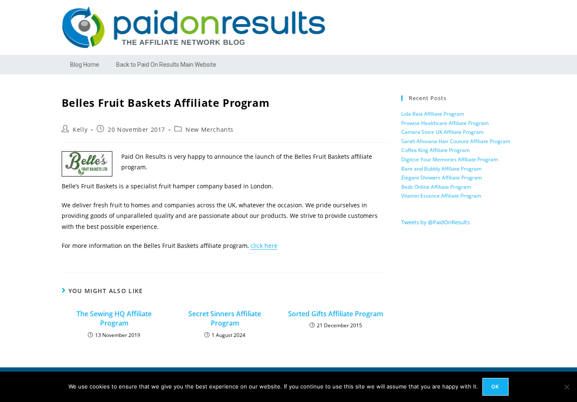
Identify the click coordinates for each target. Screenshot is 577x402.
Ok (495, 386)
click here (264, 246)
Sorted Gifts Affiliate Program (335, 313)
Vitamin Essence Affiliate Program (441, 195)
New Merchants (209, 129)
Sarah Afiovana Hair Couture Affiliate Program (455, 141)
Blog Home (84, 64)
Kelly (80, 129)
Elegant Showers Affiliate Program (441, 177)
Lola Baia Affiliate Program (432, 113)
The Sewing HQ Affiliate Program (114, 318)
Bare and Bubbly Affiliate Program (441, 168)
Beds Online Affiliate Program (436, 186)
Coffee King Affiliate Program (435, 150)
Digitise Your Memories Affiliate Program (449, 159)
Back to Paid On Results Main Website (166, 64)
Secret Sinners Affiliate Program (224, 318)
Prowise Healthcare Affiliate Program (445, 123)
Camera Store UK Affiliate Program (442, 132)
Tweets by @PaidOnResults (435, 222)
